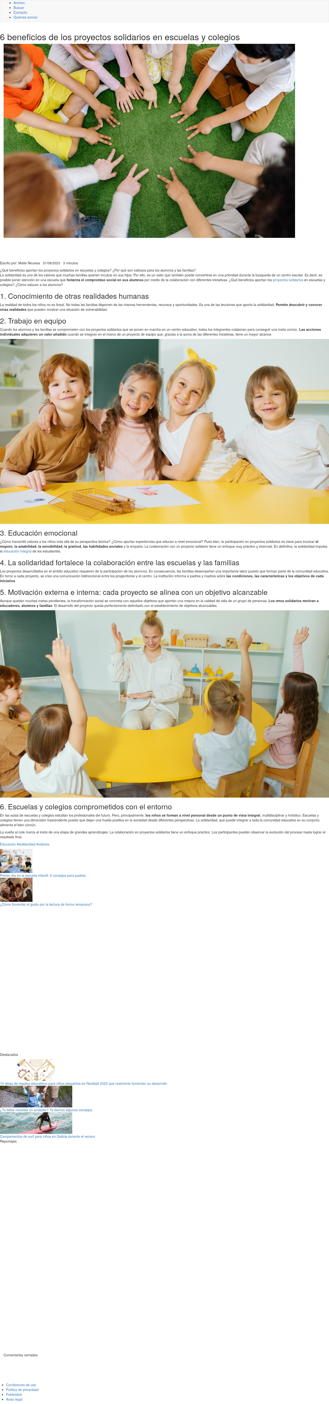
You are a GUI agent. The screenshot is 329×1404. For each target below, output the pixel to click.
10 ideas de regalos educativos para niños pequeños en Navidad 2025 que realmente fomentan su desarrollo (83, 1083)
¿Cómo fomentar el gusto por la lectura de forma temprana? (46, 904)
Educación (8, 844)
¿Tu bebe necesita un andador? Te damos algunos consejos (46, 1109)
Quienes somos (25, 17)
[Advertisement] (118, 249)
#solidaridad (26, 844)
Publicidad (14, 1394)
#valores (42, 844)
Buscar (18, 7)
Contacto (20, 12)
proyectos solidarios (288, 279)
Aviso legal (14, 1399)
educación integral (18, 551)
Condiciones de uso (21, 1384)
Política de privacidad (22, 1389)
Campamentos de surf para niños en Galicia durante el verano (47, 1136)
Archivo (19, 2)
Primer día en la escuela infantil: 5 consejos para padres (43, 875)
